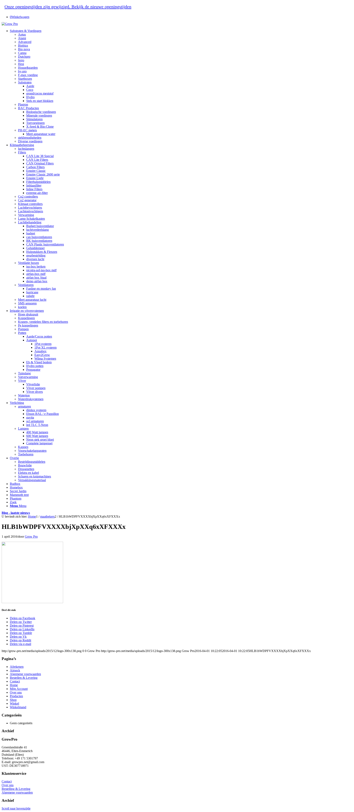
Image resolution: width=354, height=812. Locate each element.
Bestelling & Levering (16, 789)
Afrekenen (17, 666)
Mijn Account (19, 688)
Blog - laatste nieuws (16, 513)
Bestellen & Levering (23, 677)
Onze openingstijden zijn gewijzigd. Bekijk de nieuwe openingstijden (68, 6)
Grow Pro (31, 536)
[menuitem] (181, 86)
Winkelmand (18, 707)
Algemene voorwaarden (25, 674)
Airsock (15, 670)
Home (14, 685)
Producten (16, 696)
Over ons (16, 692)
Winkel (14, 703)
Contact (15, 681)
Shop (13, 700)
